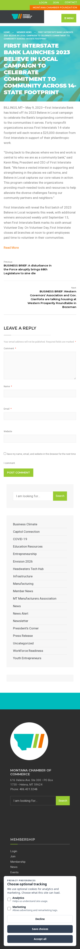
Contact (71, 2)
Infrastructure (23, 576)
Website (8, 431)
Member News (24, 32)
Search (60, 496)
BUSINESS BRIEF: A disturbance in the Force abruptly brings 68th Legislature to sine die (28, 268)
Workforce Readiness (28, 651)
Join (56, 2)
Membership (17, 861)
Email (8, 409)
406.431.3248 (28, 789)
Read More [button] (11, 247)
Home (7, 32)
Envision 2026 (23, 561)
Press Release (23, 636)
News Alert (20, 613)
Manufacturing (23, 584)
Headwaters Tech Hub (28, 569)
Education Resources (28, 546)
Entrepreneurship (25, 554)
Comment (10, 348)
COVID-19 (20, 539)
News (17, 606)
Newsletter (20, 621)
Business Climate (25, 524)
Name (8, 386)
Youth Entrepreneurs (27, 658)
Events (14, 872)
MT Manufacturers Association (34, 598)
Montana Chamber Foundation (55, 7)
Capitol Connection (26, 531)
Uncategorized (23, 643)
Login (43, 2)
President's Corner (26, 628)
